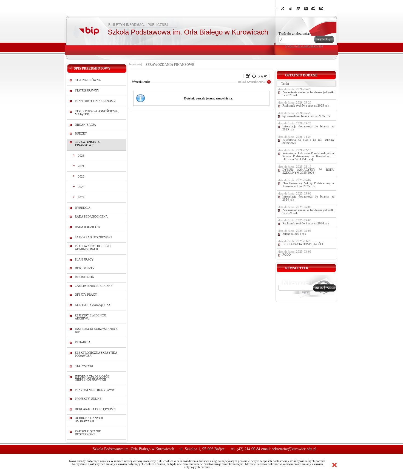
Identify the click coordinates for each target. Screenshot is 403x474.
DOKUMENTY (85, 268)
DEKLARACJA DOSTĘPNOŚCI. (303, 244)
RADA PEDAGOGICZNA (91, 216)
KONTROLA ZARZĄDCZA (92, 305)
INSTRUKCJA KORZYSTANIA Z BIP (96, 330)
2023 (81, 155)
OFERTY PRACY (86, 294)
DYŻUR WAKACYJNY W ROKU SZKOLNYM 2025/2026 (308, 171)
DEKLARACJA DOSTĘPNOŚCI (95, 409)
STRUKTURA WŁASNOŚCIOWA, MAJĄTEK (97, 113)
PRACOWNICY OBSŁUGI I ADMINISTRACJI (93, 248)
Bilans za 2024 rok (294, 233)
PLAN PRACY (84, 259)
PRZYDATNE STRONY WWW (95, 390)
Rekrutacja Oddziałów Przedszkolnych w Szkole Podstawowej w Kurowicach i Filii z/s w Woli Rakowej (308, 156)
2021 (81, 166)
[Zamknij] (334, 465)
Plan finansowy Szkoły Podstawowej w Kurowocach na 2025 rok (308, 185)
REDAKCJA (82, 342)
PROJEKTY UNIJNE (88, 398)
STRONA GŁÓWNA (88, 80)
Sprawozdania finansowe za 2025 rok (306, 116)
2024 (81, 197)
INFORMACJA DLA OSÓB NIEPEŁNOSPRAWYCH (92, 378)
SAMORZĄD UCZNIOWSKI (93, 237)
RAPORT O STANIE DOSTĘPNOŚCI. (88, 433)
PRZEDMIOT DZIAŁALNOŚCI (95, 100)
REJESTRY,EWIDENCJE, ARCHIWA (91, 317)
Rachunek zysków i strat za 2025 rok (305, 105)
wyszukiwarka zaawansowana (304, 45)
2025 (81, 187)
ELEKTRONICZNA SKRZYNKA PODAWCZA (96, 354)
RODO (286, 254)
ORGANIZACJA (85, 124)
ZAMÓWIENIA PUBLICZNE (93, 285)
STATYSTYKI (84, 366)
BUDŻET (81, 133)
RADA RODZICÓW (87, 227)
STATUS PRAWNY (87, 90)
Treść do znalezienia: (294, 34)
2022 (81, 176)
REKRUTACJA (84, 277)
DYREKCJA (82, 207)
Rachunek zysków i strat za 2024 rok (305, 223)
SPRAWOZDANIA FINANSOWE (87, 144)
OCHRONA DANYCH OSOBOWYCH (89, 419)
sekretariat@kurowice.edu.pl (294, 449)
